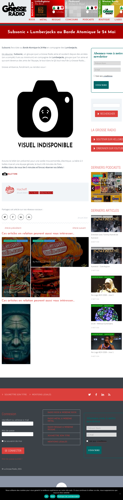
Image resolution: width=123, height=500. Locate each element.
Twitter (5, 217)
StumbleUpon (29, 217)
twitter (89, 395)
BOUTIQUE (104, 20)
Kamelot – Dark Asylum (100, 266)
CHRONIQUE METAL (97, 248)
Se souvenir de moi (12, 441)
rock (32, 9)
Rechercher (107, 113)
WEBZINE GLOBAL (22, 241)
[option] (45, 267)
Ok (46, 496)
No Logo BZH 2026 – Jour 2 (102, 295)
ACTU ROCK (34, 192)
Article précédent (13, 227)
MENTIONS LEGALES (41, 394)
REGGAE (56, 20)
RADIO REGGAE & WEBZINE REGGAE (60, 428)
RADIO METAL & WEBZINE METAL (60, 420)
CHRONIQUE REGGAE (97, 306)
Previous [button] (93, 188)
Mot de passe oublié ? (12, 458)
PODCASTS (88, 20)
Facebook (13, 217)
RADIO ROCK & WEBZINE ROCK (62, 412)
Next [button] (120, 188)
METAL (43, 20)
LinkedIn (21, 217)
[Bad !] (62, 8)
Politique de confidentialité (68, 496)
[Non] (120, 493)
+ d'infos (60, 11)
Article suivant (79, 227)
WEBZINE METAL (107, 216)
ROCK (32, 20)
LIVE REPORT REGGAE (97, 277)
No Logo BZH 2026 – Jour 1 (102, 352)
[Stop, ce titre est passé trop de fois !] (58, 8)
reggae (100, 9)
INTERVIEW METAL (96, 216)
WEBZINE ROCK (46, 192)
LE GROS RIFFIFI (98, 176)
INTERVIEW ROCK (38, 271)
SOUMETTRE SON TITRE (16, 394)
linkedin (103, 395)
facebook (96, 395)
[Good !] (54, 8)
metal (66, 9)
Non (52, 496)
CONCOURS (71, 20)
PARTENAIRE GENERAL (10, 241)
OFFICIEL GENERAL (38, 241)
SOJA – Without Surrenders (102, 323)
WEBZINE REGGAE (109, 277)
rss (109, 395)
